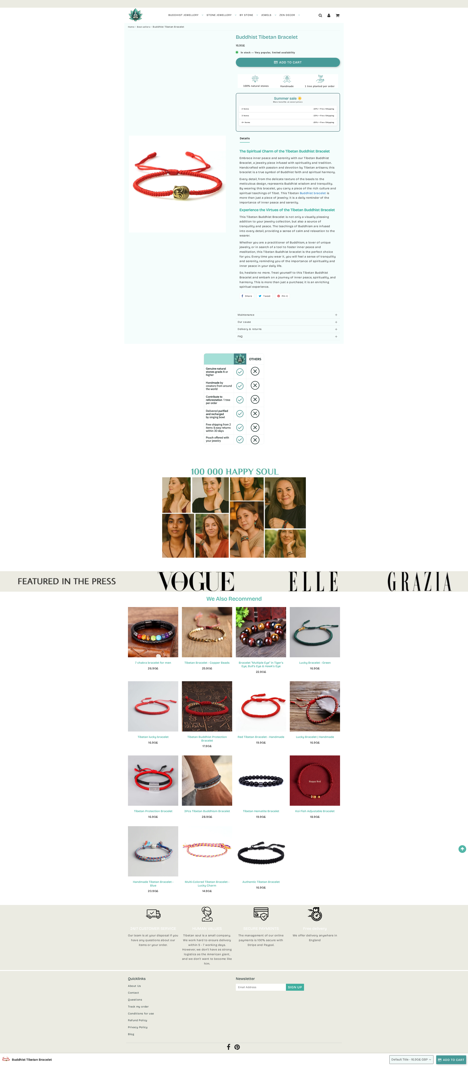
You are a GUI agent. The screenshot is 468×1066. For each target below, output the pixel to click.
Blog (131, 1034)
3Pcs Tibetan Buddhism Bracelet (207, 811)
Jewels (266, 15)
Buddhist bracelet (313, 193)
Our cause (244, 322)
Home (131, 27)
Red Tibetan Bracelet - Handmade (261, 737)
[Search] (320, 15)
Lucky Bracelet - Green (315, 662)
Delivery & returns (250, 329)
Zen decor (287, 15)
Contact (133, 992)
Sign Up (295, 987)
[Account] (329, 15)
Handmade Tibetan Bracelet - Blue (153, 883)
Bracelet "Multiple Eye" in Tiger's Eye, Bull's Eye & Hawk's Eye (261, 664)
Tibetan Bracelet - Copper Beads (207, 662)
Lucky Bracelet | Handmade (315, 737)
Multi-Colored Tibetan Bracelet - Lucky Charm (207, 883)
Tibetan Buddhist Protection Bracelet (207, 738)
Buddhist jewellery (183, 15)
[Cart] (337, 15)
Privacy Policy (138, 1027)
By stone (246, 15)
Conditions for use (141, 1013)
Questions (135, 999)
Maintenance (246, 314)
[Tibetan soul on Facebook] (228, 1048)
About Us (134, 986)
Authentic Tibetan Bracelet (261, 882)
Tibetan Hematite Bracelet (261, 811)
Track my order (138, 1006)
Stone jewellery (219, 15)
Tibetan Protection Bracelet (153, 811)
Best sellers (143, 27)
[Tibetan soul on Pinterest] (237, 1048)
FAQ (240, 336)
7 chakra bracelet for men (153, 662)
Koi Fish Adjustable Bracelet (315, 811)
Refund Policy (137, 1020)
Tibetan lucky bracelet (153, 737)
